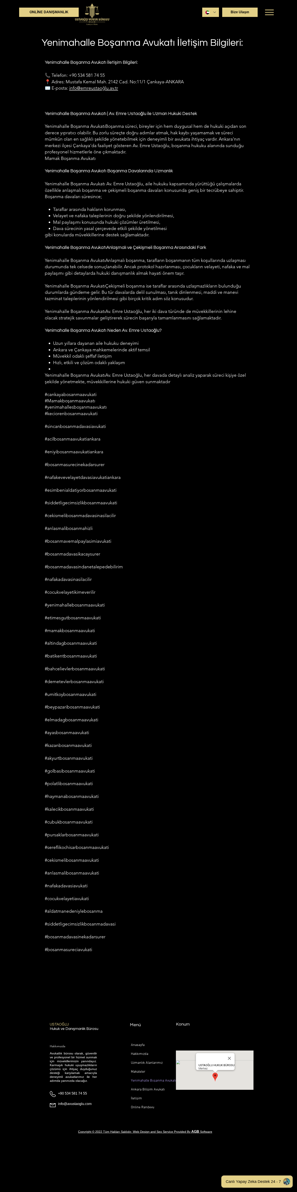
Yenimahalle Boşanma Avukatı (145, 1081)
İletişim (136, 1098)
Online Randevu (142, 1107)
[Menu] (269, 12)
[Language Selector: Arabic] (210, 12)
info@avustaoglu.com (75, 1104)
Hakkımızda (139, 1054)
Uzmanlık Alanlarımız (145, 1063)
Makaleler (138, 1072)
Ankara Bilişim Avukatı (145, 1089)
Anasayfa (138, 1045)
